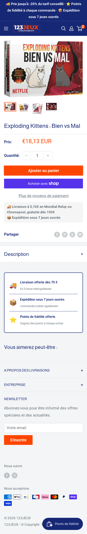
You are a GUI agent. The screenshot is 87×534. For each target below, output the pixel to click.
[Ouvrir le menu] (6, 28)
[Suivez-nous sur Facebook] (7, 475)
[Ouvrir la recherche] (63, 28)
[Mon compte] (71, 28)
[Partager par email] (80, 234)
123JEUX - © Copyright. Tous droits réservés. (38, 524)
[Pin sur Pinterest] (65, 234)
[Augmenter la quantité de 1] (48, 155)
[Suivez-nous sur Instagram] (14, 475)
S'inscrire (18, 440)
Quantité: (12, 155)
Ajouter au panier (43, 170)
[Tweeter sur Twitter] (72, 234)
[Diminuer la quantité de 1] (26, 155)
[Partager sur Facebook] (57, 234)
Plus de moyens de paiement (44, 195)
